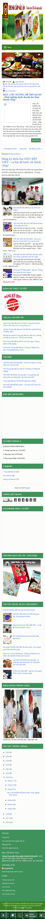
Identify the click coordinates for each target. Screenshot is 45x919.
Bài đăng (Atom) (14, 154)
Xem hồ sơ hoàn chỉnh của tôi (12, 872)
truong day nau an (8, 894)
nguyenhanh (19, 82)
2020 (7, 773)
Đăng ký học (6, 844)
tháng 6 (10, 800)
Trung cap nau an (8, 880)
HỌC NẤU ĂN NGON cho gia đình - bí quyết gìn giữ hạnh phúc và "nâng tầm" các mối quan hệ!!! (26, 662)
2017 (7, 818)
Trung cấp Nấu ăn (9, 472)
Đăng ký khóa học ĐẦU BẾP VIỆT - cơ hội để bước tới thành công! (21, 162)
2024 (7, 761)
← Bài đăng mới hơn (9, 149)
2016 (7, 822)
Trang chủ (22, 149)
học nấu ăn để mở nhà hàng (26, 84)
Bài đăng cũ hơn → (36, 149)
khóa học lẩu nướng (24, 86)
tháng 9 (10, 789)
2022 (7, 765)
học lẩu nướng (10, 84)
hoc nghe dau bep (8, 890)
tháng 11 (11, 781)
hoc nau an (6, 887)
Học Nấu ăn (7, 476)
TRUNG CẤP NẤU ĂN (21, 904)
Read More (36, 140)
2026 (7, 752)
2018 (7, 814)
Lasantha (37, 905)
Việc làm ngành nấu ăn (10, 848)
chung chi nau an (8, 883)
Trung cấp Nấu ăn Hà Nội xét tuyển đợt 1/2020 (19, 381)
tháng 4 (10, 809)
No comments (10, 91)
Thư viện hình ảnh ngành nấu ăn (13, 841)
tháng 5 (10, 804)
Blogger (27, 488)
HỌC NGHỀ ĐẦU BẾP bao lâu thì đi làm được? (19, 610)
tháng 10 (11, 785)
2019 (7, 777)
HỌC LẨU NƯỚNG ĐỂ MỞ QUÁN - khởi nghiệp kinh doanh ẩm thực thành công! (22, 97)
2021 (7, 769)
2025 (7, 756)
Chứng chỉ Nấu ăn (9, 479)
